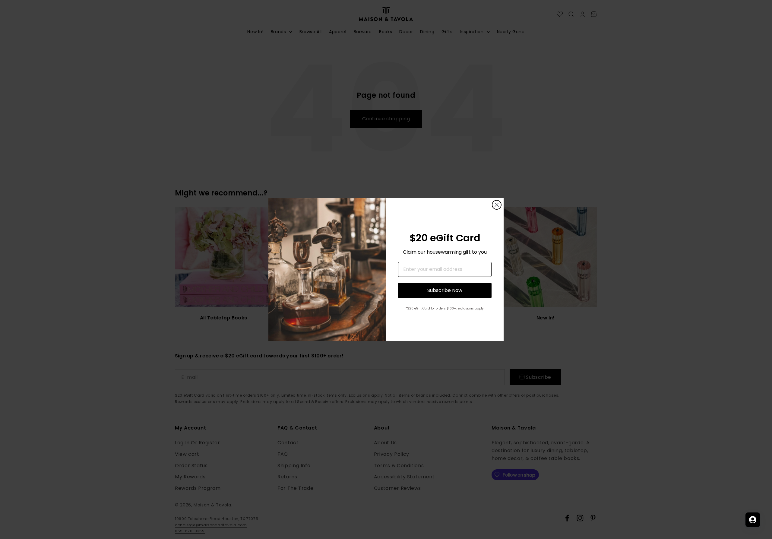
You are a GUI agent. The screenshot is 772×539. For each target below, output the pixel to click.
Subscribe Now (444, 290)
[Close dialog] (496, 204)
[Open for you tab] (752, 519)
